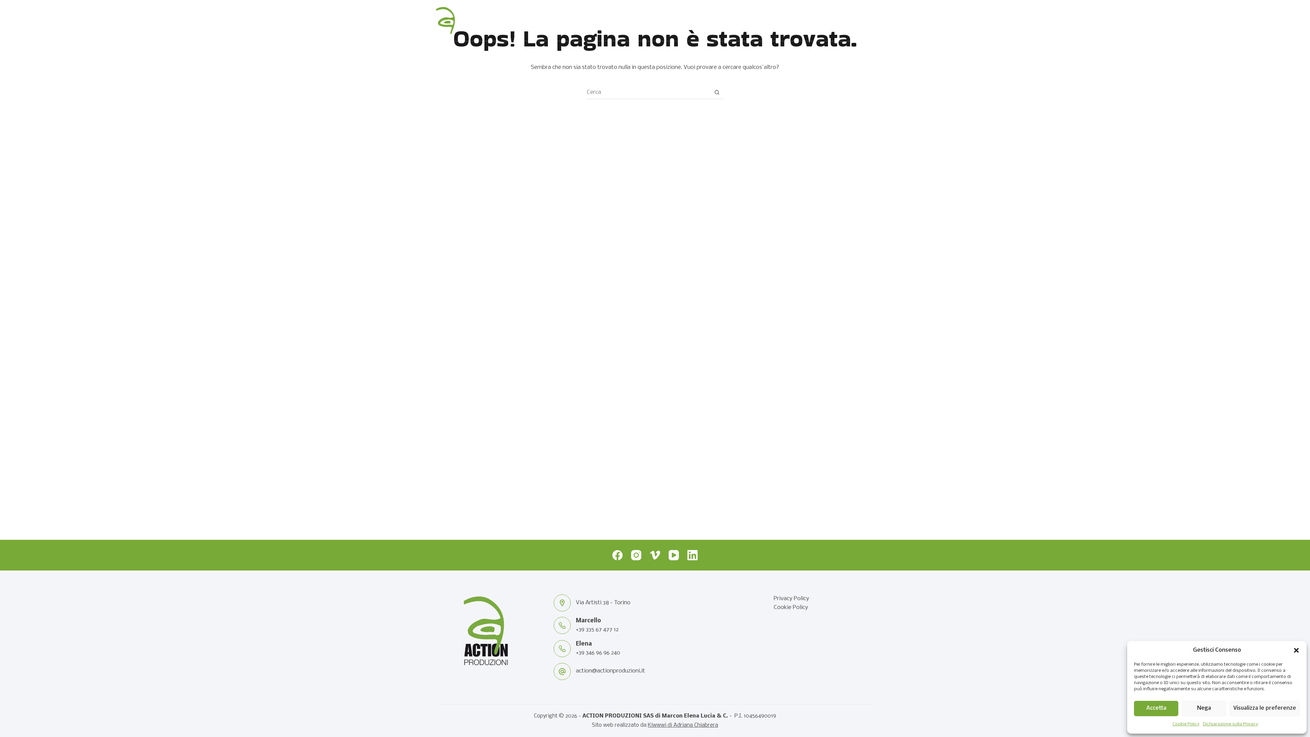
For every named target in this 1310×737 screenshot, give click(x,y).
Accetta (1156, 708)
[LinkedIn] (692, 555)
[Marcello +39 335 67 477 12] (562, 625)
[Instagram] (636, 555)
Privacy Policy (791, 598)
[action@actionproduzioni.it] (562, 671)
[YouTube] (674, 555)
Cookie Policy (1186, 724)
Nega (1204, 708)
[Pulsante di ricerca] (716, 92)
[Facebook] (617, 555)
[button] (1296, 650)
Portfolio (783, 20)
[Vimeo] (655, 555)
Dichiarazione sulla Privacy (1230, 724)
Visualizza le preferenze (1264, 708)
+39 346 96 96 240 (598, 653)
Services (722, 20)
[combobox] (648, 92)
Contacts (845, 20)
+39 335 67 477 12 (597, 629)
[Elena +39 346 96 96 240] (562, 648)
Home (670, 20)
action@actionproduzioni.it (610, 671)
